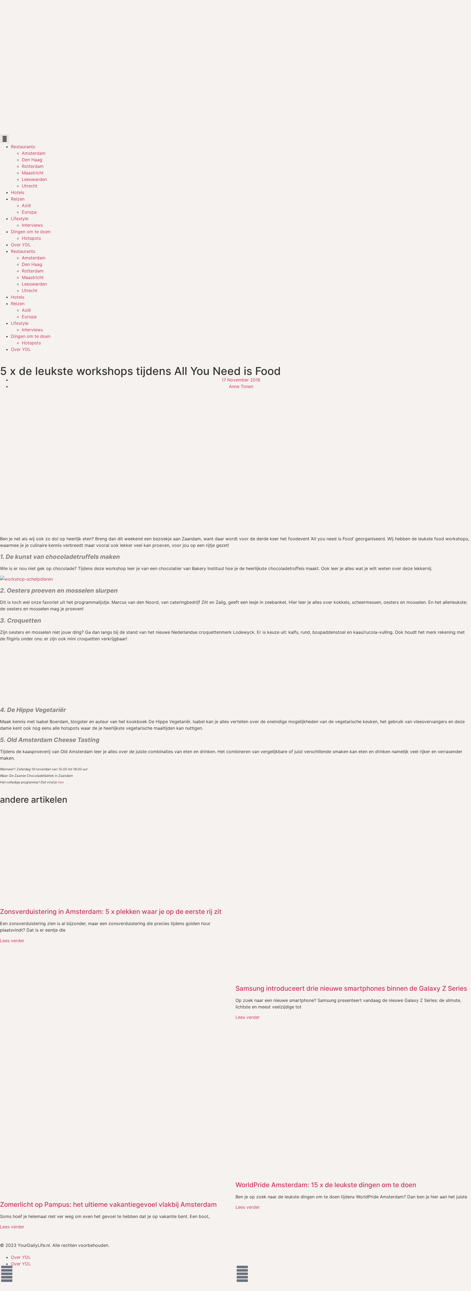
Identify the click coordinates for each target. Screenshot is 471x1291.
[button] (4, 138)
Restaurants (23, 146)
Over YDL (21, 244)
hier (60, 782)
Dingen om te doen (30, 231)
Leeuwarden (34, 179)
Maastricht (33, 172)
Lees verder (12, 940)
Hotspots (31, 238)
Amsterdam (34, 153)
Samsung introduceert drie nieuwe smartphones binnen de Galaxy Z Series (351, 988)
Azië (26, 205)
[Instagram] (242, 1274)
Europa (29, 212)
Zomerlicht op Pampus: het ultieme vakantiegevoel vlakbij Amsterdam (108, 1204)
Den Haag (32, 159)
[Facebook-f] (7, 1274)
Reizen (18, 199)
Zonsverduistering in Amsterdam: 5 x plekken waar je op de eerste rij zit (111, 912)
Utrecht (29, 186)
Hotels (17, 192)
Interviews (32, 225)
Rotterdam (33, 166)
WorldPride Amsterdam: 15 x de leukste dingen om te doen (325, 1185)
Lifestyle (19, 218)
